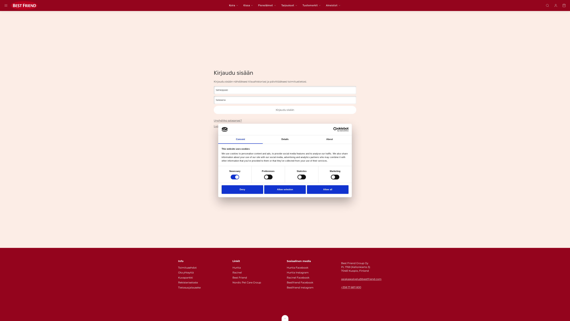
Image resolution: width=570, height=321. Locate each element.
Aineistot (331, 5)
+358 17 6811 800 (351, 287)
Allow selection (285, 189)
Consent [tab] (240, 139)
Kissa (246, 5)
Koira (232, 5)
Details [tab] (285, 139)
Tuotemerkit (310, 5)
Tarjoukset (287, 5)
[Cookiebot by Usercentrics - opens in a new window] (336, 129)
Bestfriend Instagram (300, 287)
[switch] (268, 177)
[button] (6, 5)
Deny (242, 189)
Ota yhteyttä (186, 272)
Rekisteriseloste (188, 282)
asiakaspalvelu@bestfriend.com (361, 279)
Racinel (237, 272)
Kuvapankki (185, 277)
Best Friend (239, 277)
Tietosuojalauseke (189, 287)
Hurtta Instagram (298, 272)
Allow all (327, 189)
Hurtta (236, 267)
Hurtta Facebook (297, 267)
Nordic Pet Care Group (246, 282)
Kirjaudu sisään (285, 109)
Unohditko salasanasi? (228, 120)
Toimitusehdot (187, 267)
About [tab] (329, 139)
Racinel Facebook (298, 277)
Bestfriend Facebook (300, 282)
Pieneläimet (265, 5)
